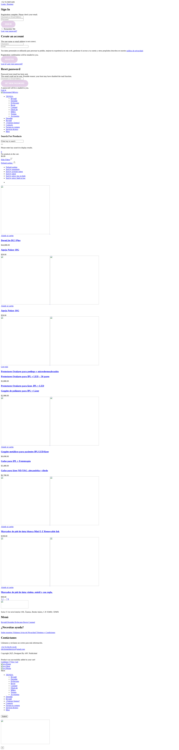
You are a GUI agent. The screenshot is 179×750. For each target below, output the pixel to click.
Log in (3, 64)
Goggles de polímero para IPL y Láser (20, 391)
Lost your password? (9, 31)
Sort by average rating (14, 172)
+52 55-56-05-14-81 (9, 647)
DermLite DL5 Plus (10, 240)
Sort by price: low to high (15, 176)
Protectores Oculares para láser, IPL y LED (22, 386)
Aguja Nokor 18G (10, 249)
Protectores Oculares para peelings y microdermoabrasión (30, 371)
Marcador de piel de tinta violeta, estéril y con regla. (27, 592)
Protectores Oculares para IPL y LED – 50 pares (25, 376)
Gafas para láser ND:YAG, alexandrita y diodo (24, 470)
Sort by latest (11, 174)
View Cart (14, 662)
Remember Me (9, 29)
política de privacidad (135, 51)
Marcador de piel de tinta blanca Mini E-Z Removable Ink (30, 531)
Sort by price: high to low (15, 178)
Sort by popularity (13, 169)
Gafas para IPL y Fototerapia (16, 461)
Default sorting (11, 167)
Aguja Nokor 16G (10, 310)
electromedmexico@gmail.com (13, 649)
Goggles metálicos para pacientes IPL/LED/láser (25, 451)
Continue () (5, 662)
